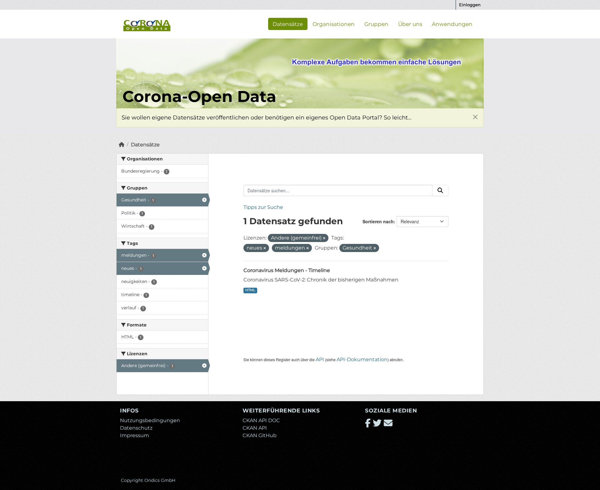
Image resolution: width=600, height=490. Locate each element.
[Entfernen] (324, 238)
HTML (250, 290)
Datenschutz (136, 428)
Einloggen (470, 4)
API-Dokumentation (362, 359)
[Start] (121, 145)
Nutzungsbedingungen (150, 420)
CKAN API (254, 428)
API (320, 359)
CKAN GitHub (259, 435)
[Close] (475, 117)
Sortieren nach (378, 221)
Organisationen (333, 24)
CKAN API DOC (261, 420)
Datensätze (287, 24)
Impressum (134, 435)
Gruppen (376, 24)
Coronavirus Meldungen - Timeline (286, 270)
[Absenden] (440, 190)
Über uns (410, 24)
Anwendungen (452, 24)
